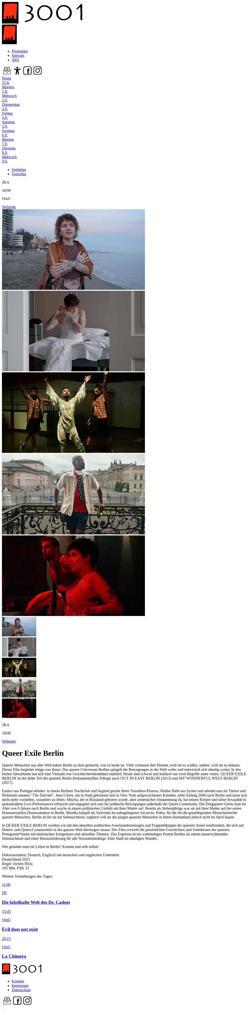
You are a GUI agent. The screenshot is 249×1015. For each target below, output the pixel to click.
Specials (18, 55)
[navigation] (6, 1011)
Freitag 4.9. (7, 115)
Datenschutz (21, 990)
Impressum (20, 985)
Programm (20, 51)
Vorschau (19, 174)
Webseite (9, 207)
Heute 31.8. (6, 80)
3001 (15, 60)
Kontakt (18, 981)
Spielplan (19, 169)
